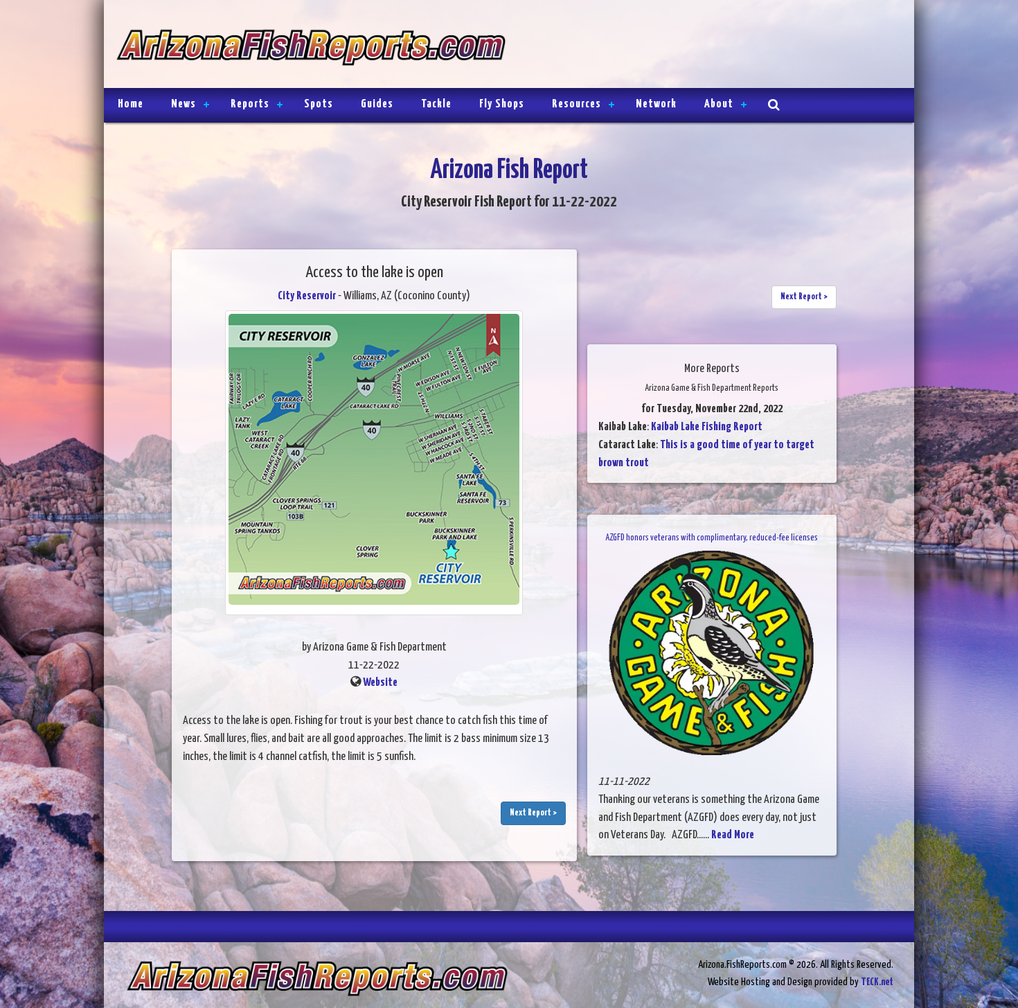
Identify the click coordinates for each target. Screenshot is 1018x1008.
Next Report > (533, 812)
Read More (732, 835)
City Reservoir (307, 296)
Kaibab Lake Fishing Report (706, 427)
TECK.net (877, 982)
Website (380, 683)
